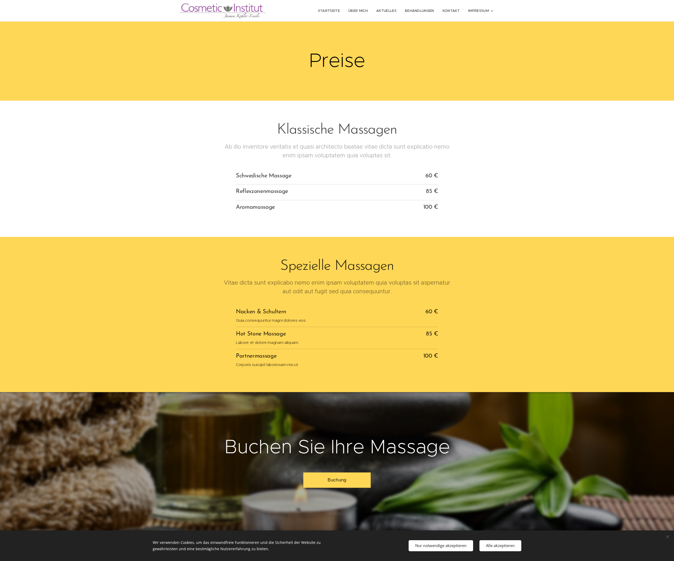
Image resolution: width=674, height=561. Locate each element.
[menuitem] (330, 10)
